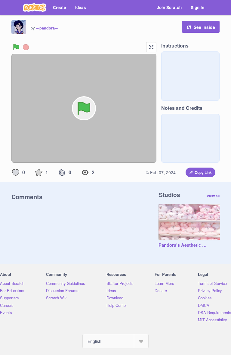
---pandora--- (47, 28)
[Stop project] (26, 47)
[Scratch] (34, 7)
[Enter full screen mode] (151, 47)
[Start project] (16, 47)
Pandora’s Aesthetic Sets (183, 245)
